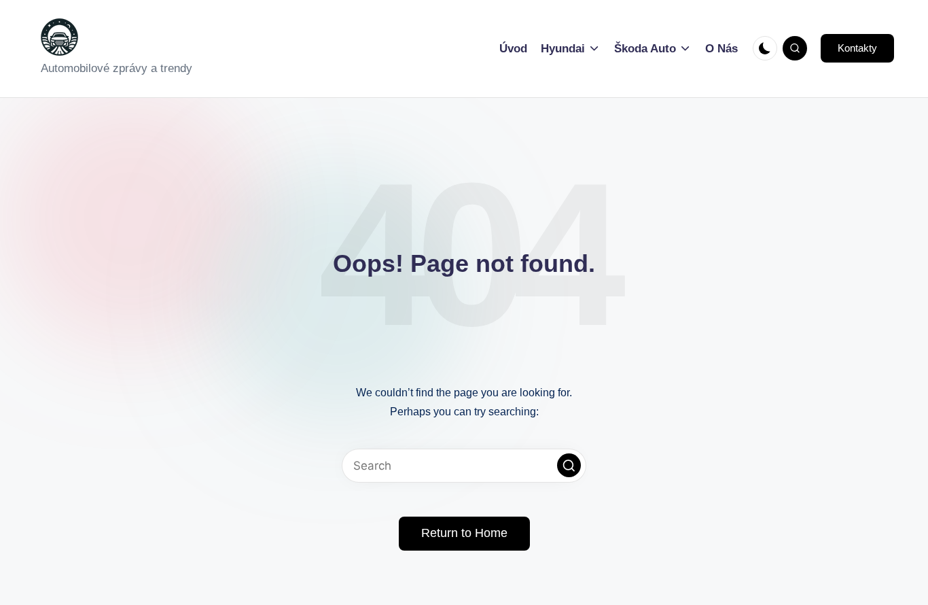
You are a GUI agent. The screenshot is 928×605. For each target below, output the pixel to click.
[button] (857, 48)
